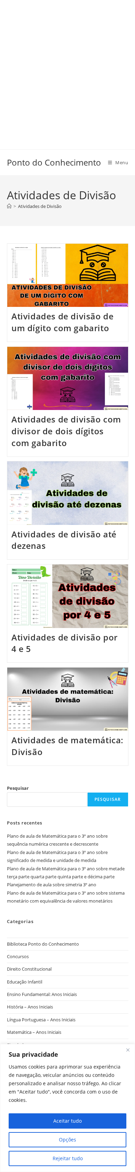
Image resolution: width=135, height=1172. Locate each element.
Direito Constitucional (29, 969)
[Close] (128, 1050)
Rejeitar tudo (68, 1158)
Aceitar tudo (67, 1120)
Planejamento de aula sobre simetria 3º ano (51, 884)
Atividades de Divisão (40, 206)
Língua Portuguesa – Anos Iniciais (41, 1019)
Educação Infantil (24, 982)
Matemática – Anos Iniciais (34, 1032)
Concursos (18, 956)
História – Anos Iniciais (30, 1007)
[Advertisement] (67, 67)
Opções (67, 1139)
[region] (67, 1108)
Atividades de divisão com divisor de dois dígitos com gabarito (66, 430)
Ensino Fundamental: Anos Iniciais (42, 994)
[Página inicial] (9, 206)
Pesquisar (18, 788)
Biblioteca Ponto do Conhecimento (43, 944)
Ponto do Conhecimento (54, 162)
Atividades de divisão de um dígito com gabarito (62, 322)
